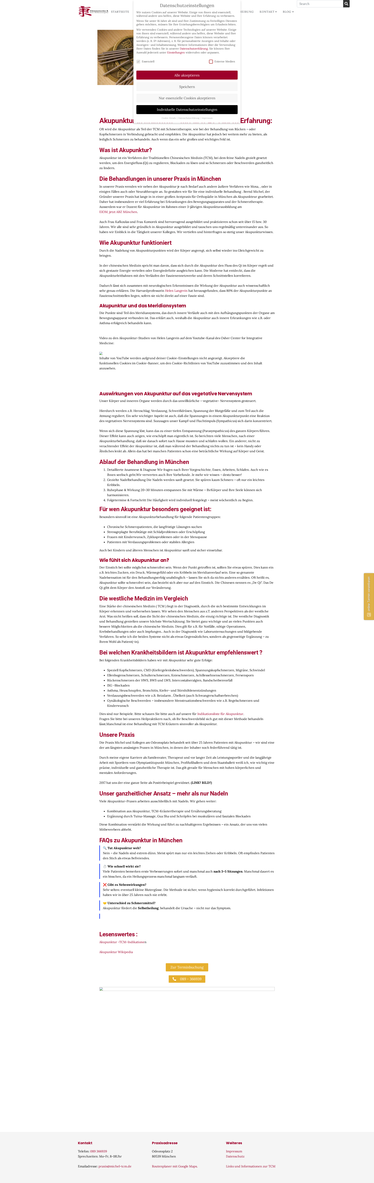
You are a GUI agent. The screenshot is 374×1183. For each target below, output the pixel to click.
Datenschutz (235, 1156)
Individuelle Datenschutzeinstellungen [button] (187, 109)
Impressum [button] (207, 118)
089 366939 (98, 1151)
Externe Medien (224, 61)
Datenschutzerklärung (194, 48)
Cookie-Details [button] (169, 118)
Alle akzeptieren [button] (187, 75)
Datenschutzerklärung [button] (188, 118)
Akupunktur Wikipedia (116, 952)
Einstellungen (176, 52)
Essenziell (148, 61)
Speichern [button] (187, 86)
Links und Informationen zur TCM (250, 1166)
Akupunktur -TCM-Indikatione (122, 942)
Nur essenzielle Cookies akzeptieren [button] (187, 98)
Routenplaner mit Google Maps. (175, 1166)
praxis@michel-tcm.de (115, 1166)
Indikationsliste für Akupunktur (220, 714)
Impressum (234, 1151)
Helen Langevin (176, 291)
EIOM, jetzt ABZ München (118, 212)
